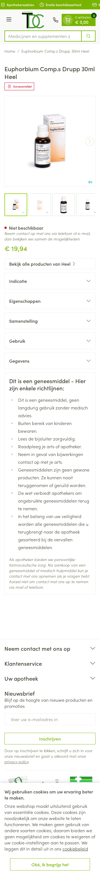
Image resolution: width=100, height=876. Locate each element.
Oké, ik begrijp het (50, 864)
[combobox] (43, 36)
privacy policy (16, 761)
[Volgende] (89, 141)
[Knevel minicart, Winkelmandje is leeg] (68, 20)
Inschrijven (50, 739)
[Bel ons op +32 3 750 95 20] (55, 20)
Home (9, 51)
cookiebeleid (75, 849)
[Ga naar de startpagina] (33, 20)
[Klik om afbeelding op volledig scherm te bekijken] (50, 141)
